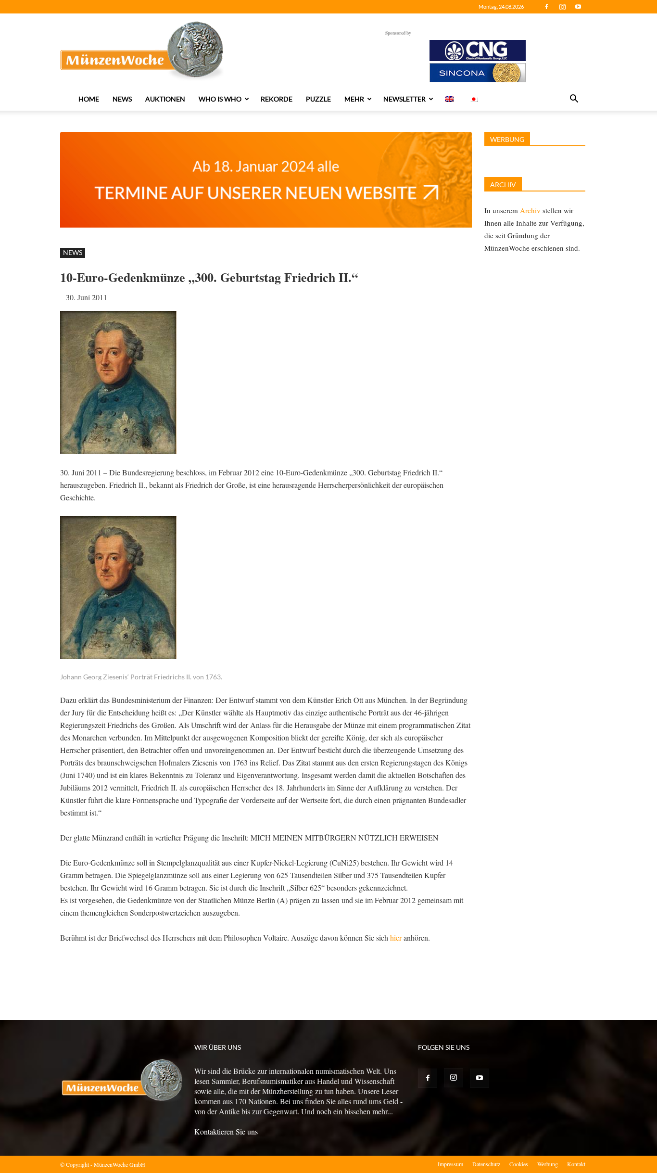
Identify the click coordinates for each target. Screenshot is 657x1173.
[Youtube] (578, 6)
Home (88, 99)
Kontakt (576, 1164)
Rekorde (276, 99)
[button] (573, 99)
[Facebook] (546, 6)
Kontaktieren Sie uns (226, 1131)
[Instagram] (562, 6)
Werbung (547, 1164)
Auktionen (165, 99)
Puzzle (318, 99)
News (122, 99)
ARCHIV (503, 184)
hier (396, 937)
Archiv (530, 210)
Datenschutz (486, 1164)
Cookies (518, 1164)
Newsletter (404, 99)
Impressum (450, 1164)
